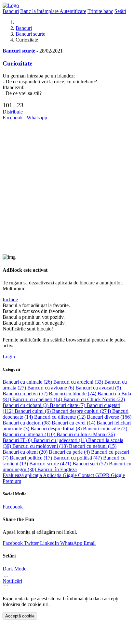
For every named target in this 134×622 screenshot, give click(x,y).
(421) (51, 463)
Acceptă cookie (19, 616)
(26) (28, 382)
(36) (86, 434)
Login (9, 356)
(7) (68, 405)
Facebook (13, 117)
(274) (82, 411)
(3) (26, 405)
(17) (31, 458)
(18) (40, 446)
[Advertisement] (67, 187)
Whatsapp (37, 117)
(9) (98, 387)
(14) (37, 399)
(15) (92, 446)
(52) (26, 393)
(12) (60, 417)
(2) (105, 428)
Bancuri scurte (30, 34)
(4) (70, 452)
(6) (51, 387)
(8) (57, 428)
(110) (30, 434)
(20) (26, 452)
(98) (27, 422)
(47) (78, 458)
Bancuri (24, 28)
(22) (94, 399)
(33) (78, 382)
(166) (109, 417)
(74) (73, 393)
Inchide (10, 299)
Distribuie (13, 111)
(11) (61, 440)
